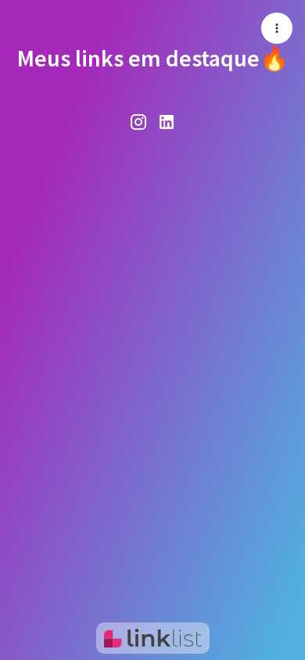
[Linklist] (153, 638)
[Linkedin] (166, 121)
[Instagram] (138, 121)
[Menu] (276, 28)
